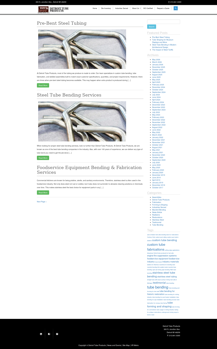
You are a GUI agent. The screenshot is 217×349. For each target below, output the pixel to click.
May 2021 (156, 150)
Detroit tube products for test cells (164, 253)
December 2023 (158, 104)
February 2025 (158, 84)
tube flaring (163, 303)
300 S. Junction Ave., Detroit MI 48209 (51, 2)
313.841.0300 (175, 2)
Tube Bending (157, 225)
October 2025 (157, 69)
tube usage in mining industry (165, 310)
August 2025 (157, 74)
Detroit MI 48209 (173, 332)
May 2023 (156, 114)
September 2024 (159, 92)
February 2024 (158, 102)
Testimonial (156, 222)
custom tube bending (164, 240)
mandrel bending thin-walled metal (157, 267)
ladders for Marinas (153, 265)
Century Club (151, 237)
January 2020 (157, 172)
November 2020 (158, 155)
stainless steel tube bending (161, 274)
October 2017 (157, 187)
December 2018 (158, 185)
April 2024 (156, 99)
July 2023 (156, 112)
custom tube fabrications (156, 247)
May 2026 (156, 59)
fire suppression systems (165, 255)
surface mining (165, 280)
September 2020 (159, 160)
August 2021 (157, 147)
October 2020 (157, 157)
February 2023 (158, 117)
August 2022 (157, 127)
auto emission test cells (154, 235)
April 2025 (156, 82)
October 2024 (157, 89)
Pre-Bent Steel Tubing (62, 23)
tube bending (157, 287)
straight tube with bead (154, 280)
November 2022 (158, 122)
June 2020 (156, 165)
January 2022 (157, 137)
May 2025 (156, 79)
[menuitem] (95, 8)
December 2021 (158, 140)
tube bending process (170, 300)
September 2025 (159, 72)
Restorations (157, 217)
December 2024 (158, 87)
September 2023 (159, 109)
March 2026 (157, 62)
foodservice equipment (157, 258)
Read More (43, 85)
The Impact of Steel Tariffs (162, 49)
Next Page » (42, 201)
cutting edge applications (172, 250)
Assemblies (156, 197)
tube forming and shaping (160, 304)
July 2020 (156, 162)
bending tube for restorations (169, 235)
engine (150, 255)
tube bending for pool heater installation (164, 297)
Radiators (156, 214)
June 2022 (156, 130)
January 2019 (157, 182)
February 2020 (158, 170)
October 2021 (157, 145)
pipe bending (166, 270)
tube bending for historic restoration (161, 293)
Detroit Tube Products (161, 199)
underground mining (167, 312)
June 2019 (156, 177)
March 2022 (157, 135)
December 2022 (158, 119)
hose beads (158, 262)
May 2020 (156, 167)
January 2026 (157, 64)
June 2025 (156, 77)
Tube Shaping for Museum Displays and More (162, 40)
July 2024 (156, 94)
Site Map (126, 345)
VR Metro (135, 345)
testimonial (159, 282)
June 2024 (156, 97)
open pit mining (156, 270)
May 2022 (156, 132)
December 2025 (158, 67)
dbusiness (150, 253)
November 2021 (158, 142)
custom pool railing (161, 237)
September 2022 (159, 124)
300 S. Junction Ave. (172, 329)
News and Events (114, 345)
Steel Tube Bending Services (69, 95)
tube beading (170, 283)
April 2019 (156, 180)
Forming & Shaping (160, 204)
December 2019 (158, 175)
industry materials (170, 261)
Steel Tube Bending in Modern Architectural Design (164, 45)
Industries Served (159, 207)
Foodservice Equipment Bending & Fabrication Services (89, 170)
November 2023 (158, 107)
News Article (157, 212)
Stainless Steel (158, 219)
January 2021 (157, 152)
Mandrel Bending (159, 209)
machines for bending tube (167, 265)
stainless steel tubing (167, 276)
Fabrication (156, 202)
